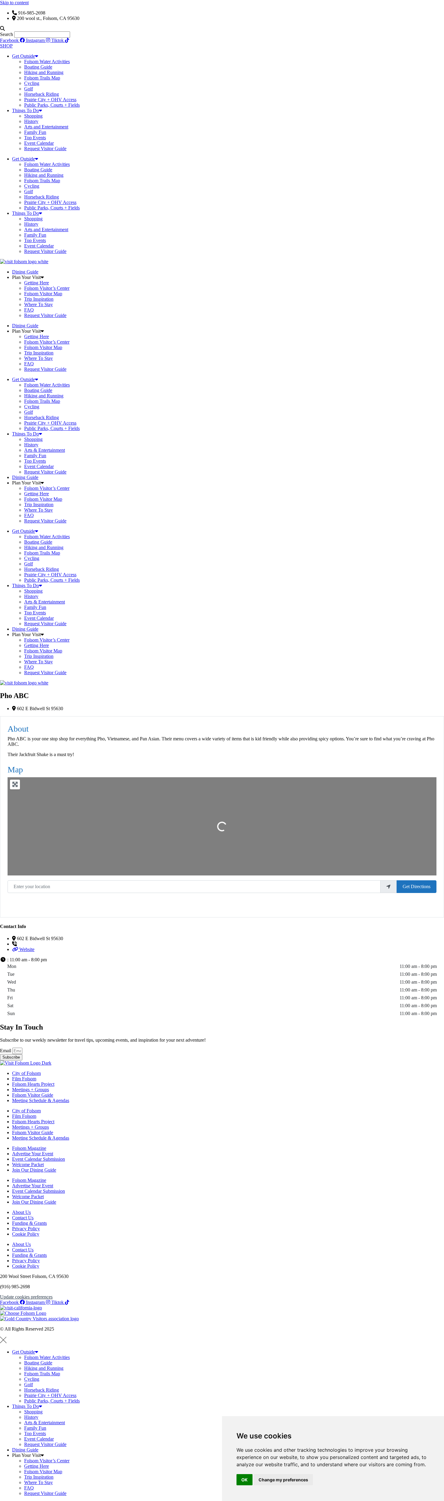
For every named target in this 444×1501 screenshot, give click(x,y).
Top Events (35, 137)
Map (15, 769)
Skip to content (14, 2)
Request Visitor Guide (45, 148)
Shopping (33, 115)
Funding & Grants (29, 1223)
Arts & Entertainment (44, 450)
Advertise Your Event (32, 1153)
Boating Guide (38, 67)
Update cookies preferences (26, 1296)
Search (6, 34)
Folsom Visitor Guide (32, 1095)
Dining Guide (25, 271)
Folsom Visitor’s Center (46, 288)
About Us (21, 1212)
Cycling (31, 83)
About (18, 728)
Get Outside (23, 56)
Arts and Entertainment (46, 126)
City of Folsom (26, 1073)
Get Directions (416, 886)
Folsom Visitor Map (43, 293)
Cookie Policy (25, 1234)
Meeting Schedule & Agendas (40, 1100)
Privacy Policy (26, 1228)
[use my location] (388, 886)
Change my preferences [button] (283, 1479)
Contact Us (23, 1217)
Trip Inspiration (38, 299)
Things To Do (25, 110)
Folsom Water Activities (47, 61)
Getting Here (36, 282)
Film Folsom (24, 1078)
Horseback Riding (41, 94)
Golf (28, 88)
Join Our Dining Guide (34, 1170)
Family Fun (35, 132)
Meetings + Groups (30, 1089)
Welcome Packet (28, 1164)
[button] (222, 28)
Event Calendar (39, 143)
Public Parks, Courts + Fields (52, 105)
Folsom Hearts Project (33, 1084)
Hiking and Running (43, 72)
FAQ (29, 309)
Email (6, 1050)
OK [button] (244, 1479)
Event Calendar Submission (38, 1159)
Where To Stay (38, 304)
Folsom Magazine (29, 1148)
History (31, 121)
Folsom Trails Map (42, 77)
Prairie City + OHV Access (50, 99)
